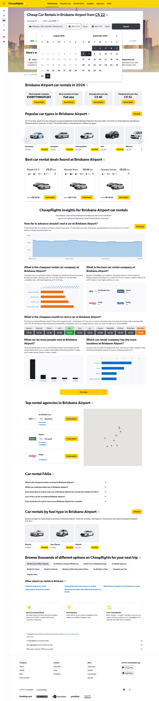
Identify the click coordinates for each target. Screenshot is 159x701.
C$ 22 (100, 14)
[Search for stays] (4, 15)
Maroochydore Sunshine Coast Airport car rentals (121, 586)
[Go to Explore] (4, 30)
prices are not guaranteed (71, 634)
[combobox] (33, 21)
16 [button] (42, 65)
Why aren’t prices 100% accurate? (40, 649)
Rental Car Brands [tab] (51, 569)
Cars (25, 74)
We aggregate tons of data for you (40, 645)
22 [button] (75, 65)
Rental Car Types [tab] (33, 569)
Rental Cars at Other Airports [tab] (37, 564)
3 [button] (47, 54)
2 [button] (42, 54)
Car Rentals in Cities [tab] (100, 569)
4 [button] (53, 54)
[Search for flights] (4, 10)
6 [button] (64, 54)
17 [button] (48, 65)
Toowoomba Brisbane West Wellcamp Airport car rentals (82, 591)
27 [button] (64, 70)
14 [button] (70, 59)
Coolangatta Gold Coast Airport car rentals (80, 586)
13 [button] (65, 59)
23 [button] (42, 70)
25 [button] (53, 70)
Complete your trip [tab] (120, 569)
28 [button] (70, 70)
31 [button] (48, 76)
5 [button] (58, 54)
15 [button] (76, 59)
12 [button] (59, 59)
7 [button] (70, 54)
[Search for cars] (4, 20)
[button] (4, 3)
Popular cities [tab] (32, 574)
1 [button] (75, 48)
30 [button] (42, 76)
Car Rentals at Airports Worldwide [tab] (66, 564)
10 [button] (48, 59)
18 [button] (53, 65)
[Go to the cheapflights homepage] (17, 3)
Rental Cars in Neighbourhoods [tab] (95, 564)
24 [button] (48, 70)
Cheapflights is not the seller (38, 641)
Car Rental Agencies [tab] (119, 564)
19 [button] (59, 65)
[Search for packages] (4, 25)
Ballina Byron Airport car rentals (37, 589)
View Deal (44, 149)
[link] (39, 102)
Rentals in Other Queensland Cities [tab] (75, 569)
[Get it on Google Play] (128, 667)
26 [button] (59, 70)
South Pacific (33, 74)
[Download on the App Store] (128, 673)
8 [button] (75, 54)
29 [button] (75, 70)
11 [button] (53, 59)
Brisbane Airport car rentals (36, 586)
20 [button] (64, 65)
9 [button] (42, 59)
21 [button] (70, 65)
